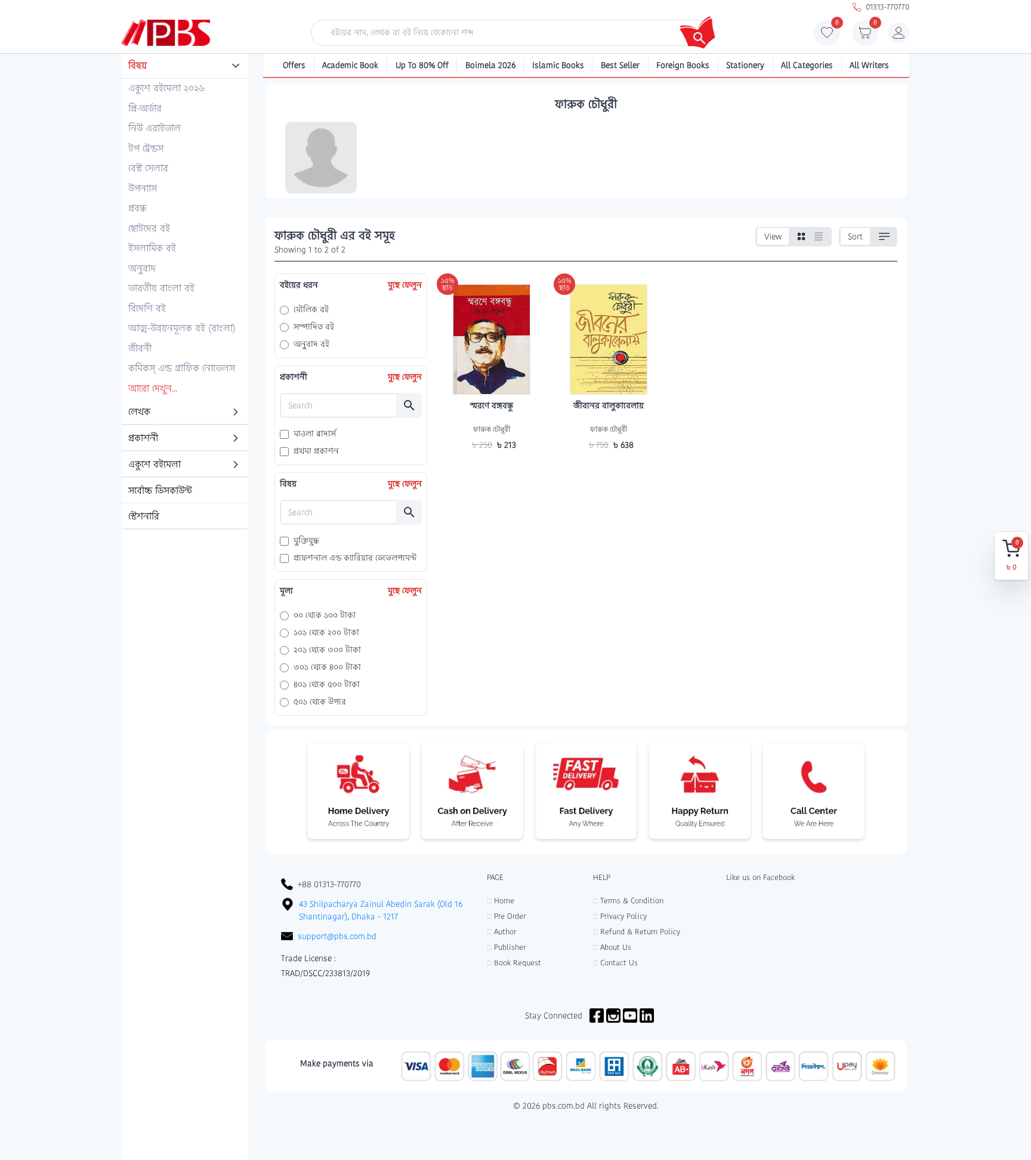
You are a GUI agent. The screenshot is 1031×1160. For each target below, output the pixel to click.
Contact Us (615, 962)
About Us (612, 947)
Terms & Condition (628, 900)
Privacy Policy (620, 916)
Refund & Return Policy (636, 931)
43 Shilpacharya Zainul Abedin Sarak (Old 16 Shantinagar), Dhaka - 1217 (380, 910)
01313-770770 (887, 7)
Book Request (514, 962)
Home (500, 900)
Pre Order (506, 916)
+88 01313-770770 (329, 884)
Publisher (506, 947)
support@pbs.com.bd (337, 936)
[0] (827, 36)
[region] (185, 292)
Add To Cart (491, 468)
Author (501, 931)
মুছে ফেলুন (405, 285)
